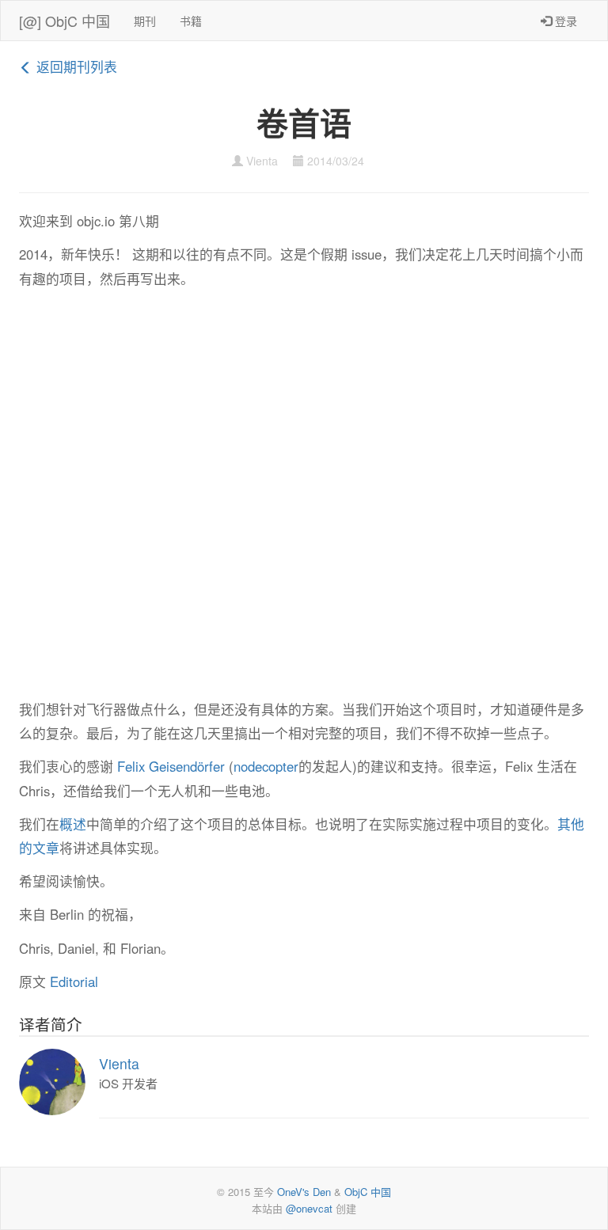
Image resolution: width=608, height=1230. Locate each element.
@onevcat (309, 1208)
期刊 (145, 20)
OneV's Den (304, 1191)
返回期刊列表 (74, 66)
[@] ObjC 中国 (64, 20)
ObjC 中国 (367, 1191)
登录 (564, 20)
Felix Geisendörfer (171, 766)
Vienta (262, 161)
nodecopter (266, 766)
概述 (72, 823)
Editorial (74, 981)
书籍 (191, 20)
